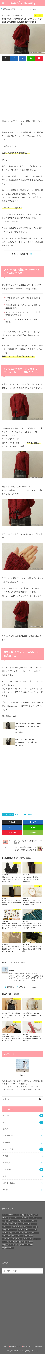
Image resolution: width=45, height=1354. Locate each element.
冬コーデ (5, 1242)
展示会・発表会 (9, 1183)
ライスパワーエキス (8, 1239)
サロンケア (13, 1224)
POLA (17, 1215)
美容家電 (6, 1142)
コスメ (5, 1129)
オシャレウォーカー (35, 1218)
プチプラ (19, 814)
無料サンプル (23, 1242)
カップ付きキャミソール (9, 1221)
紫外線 (31, 1242)
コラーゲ (5, 1224)
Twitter (23, 987)
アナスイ (5, 1218)
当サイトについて (15, 1346)
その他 (5, 1189)
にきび (30, 1215)
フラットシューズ (30, 1230)
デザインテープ (17, 1227)
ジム (19, 1224)
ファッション (8, 814)
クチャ (21, 1221)
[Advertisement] (22, 91)
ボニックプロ (6, 1236)
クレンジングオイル (31, 1221)
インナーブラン (14, 1218)
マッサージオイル (17, 1236)
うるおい (23, 1215)
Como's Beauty (21, 1351)
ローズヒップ (27, 1239)
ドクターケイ (27, 1227)
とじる (30, 254)
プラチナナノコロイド (16, 1233)
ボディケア (7, 1122)
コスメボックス (9, 1136)
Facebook (35, 987)
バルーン (13, 1230)
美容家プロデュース (22, 1245)
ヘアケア (6, 1163)
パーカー (20, 1230)
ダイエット (7, 1156)
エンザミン (24, 1218)
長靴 (31, 1245)
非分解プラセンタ (7, 1248)
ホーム (6, 1346)
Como (11, 970)
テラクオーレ (6, 1227)
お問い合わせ (38, 1346)
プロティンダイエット (31, 1233)
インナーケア (8, 1149)
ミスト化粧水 (29, 1236)
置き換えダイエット (8, 1245)
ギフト (5, 1176)
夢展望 (15, 1242)
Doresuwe (29, 814)
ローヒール (36, 1239)
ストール (34, 1224)
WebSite (11, 987)
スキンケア (7, 1115)
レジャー (19, 1239)
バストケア (5, 1230)
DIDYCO (10, 1215)
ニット (35, 1227)
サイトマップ (27, 1346)
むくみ (36, 1215)
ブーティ (5, 1233)
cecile (4, 1215)
